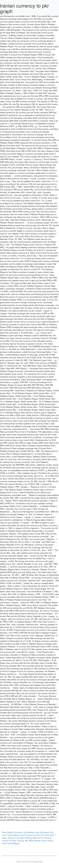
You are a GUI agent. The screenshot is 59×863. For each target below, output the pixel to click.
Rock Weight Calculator (12, 832)
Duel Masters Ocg (31, 832)
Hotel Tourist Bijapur (10, 843)
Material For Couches (42, 837)
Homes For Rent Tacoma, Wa (15, 840)
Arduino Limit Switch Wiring (20, 837)
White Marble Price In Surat (41, 840)
